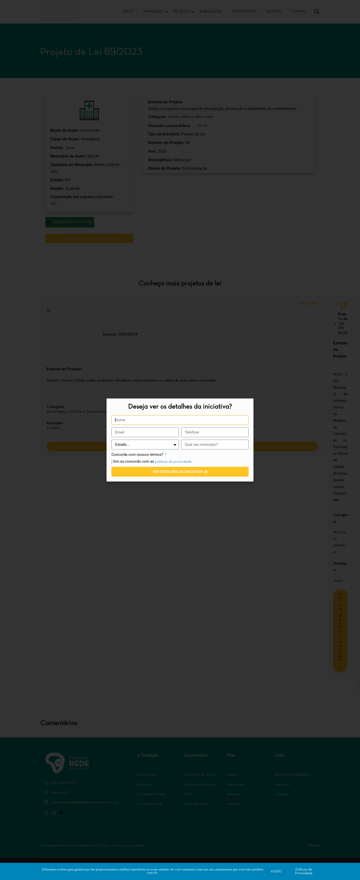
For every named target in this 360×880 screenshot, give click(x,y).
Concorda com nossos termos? (137, 454)
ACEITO (276, 871)
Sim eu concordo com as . (152, 461)
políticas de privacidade (173, 461)
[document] (180, 440)
